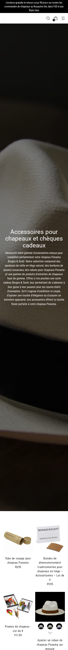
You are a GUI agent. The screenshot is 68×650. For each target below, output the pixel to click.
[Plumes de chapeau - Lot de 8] (18, 607)
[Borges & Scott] (5, 18)
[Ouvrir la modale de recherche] (48, 18)
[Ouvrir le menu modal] (63, 18)
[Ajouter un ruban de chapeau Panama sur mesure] (50, 607)
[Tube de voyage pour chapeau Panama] (18, 539)
